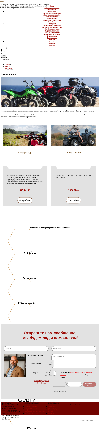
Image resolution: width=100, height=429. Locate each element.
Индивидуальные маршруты (52, 27)
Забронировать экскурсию (52, 25)
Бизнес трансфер (52, 16)
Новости (50, 412)
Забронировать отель (52, 8)
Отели (52, 6)
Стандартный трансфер (52, 15)
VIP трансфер (52, 18)
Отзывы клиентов (31, 406)
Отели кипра (52, 9)
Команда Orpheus (53, 410)
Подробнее (24, 200)
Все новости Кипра (31, 413)
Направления (52, 38)
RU (2, 48)
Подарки (52, 45)
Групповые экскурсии (52, 34)
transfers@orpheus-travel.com (41, 381)
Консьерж (52, 43)
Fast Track (52, 22)
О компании (52, 406)
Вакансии (51, 413)
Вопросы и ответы (31, 408)
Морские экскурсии (52, 31)
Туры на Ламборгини (52, 32)
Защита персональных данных (35, 412)
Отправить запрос (89, 384)
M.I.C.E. (52, 41)
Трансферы (52, 11)
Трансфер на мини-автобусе (52, 20)
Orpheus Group (52, 408)
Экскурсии (52, 24)
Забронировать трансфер (52, 13)
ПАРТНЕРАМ (75, 404)
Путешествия (52, 36)
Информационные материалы (35, 410)
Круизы (52, 39)
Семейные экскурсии (52, 29)
